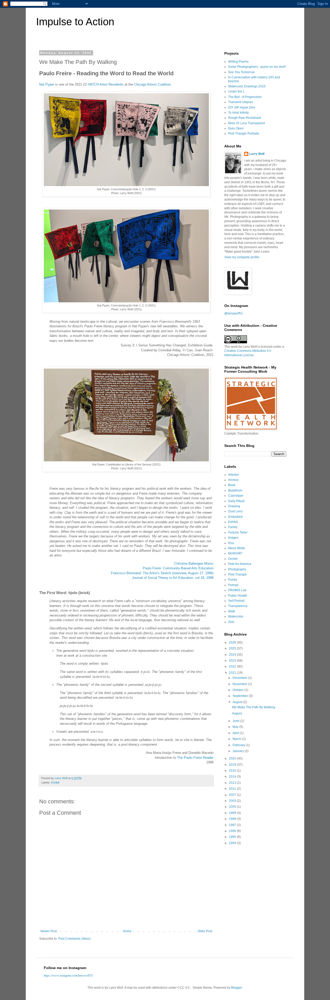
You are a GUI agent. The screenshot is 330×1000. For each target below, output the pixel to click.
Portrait (233, 585)
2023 (233, 660)
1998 (233, 819)
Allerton (233, 475)
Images (233, 537)
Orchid (232, 559)
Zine (231, 622)
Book (231, 485)
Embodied (235, 517)
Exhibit (55, 782)
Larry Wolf (257, 154)
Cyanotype (235, 495)
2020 (233, 758)
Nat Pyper (46, 84)
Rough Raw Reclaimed (244, 118)
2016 (233, 770)
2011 (233, 788)
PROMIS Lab (237, 590)
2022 (233, 666)
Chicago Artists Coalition (152, 84)
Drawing (234, 506)
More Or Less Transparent (246, 123)
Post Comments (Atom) (74, 938)
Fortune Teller (238, 532)
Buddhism (235, 490)
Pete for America (239, 564)
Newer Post (48, 931)
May (236, 727)
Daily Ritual (236, 501)
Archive (233, 480)
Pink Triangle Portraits (243, 133)
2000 (233, 807)
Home (127, 931)
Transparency (238, 606)
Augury (237, 713)
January (239, 751)
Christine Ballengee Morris (193, 563)
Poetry (232, 579)
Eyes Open (236, 128)
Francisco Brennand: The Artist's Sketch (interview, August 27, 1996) (162, 573)
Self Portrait (236, 601)
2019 (233, 764)
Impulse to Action (75, 21)
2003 (233, 801)
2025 (233, 648)
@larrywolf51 (233, 313)
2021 (233, 672)
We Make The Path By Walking (253, 707)
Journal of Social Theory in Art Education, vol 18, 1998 (172, 578)
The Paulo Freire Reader (195, 758)
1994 (233, 843)
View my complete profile (241, 257)
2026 (233, 642)
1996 (233, 831)
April (236, 733)
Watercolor (235, 616)
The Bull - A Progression (245, 97)
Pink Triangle (237, 574)
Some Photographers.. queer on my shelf (256, 67)
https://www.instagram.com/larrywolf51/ (68, 975)
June (236, 721)
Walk (231, 611)
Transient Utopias (240, 102)
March (237, 739)
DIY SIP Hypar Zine (241, 107)
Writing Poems (238, 61)
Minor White (236, 548)
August (238, 702)
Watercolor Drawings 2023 (247, 86)
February (239, 745)
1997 (233, 825)
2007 (233, 795)
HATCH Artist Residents (105, 84)
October (238, 690)
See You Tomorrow (241, 72)
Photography (237, 569)
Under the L (236, 91)
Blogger (236, 987)
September (241, 696)
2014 (233, 776)
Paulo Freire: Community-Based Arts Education (178, 568)
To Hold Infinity (238, 112)
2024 (233, 654)
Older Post (204, 931)
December (240, 678)
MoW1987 (235, 553)
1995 (233, 837)
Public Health (237, 595)
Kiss (231, 543)
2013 (233, 783)
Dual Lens (235, 511)
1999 (233, 813)
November (240, 684)
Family (232, 527)
